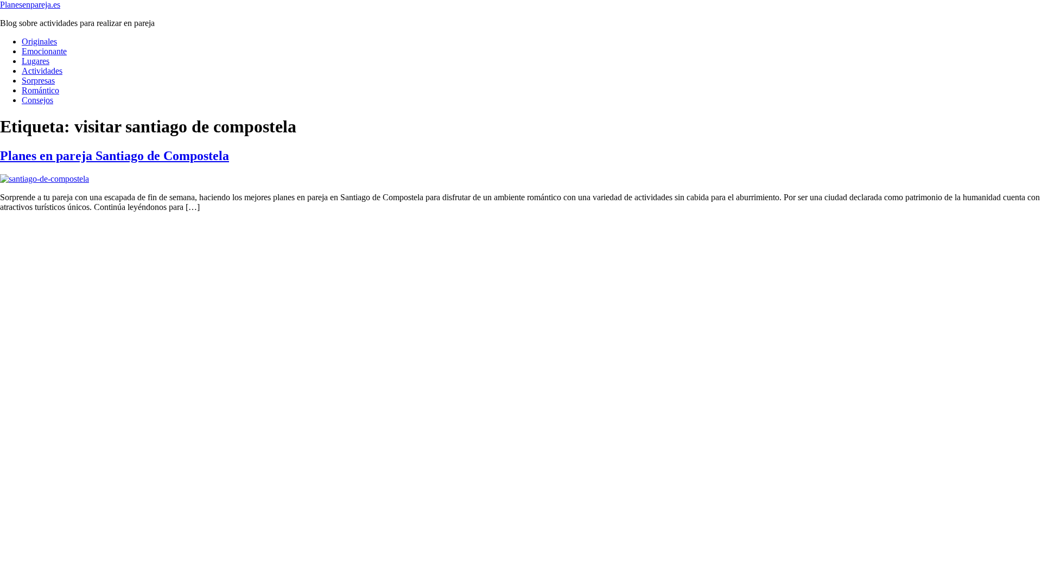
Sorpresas (38, 80)
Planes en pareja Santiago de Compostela (114, 156)
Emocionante (44, 51)
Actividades (42, 70)
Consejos (37, 100)
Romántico (40, 90)
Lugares (35, 61)
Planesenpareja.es (30, 4)
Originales (39, 41)
